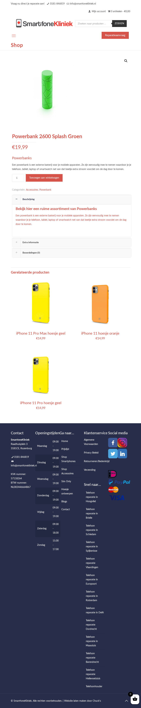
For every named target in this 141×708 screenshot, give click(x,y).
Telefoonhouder (94, 686)
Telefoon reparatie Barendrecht (92, 657)
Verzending (89, 470)
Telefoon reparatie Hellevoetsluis (93, 674)
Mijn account (98, 11)
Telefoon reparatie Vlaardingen (92, 563)
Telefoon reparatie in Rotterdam (92, 596)
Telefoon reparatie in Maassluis (92, 641)
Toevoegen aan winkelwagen (44, 178)
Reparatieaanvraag (115, 35)
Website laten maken (75, 701)
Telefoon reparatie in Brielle (92, 513)
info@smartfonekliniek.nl (83, 4)
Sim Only (66, 481)
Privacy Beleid (91, 453)
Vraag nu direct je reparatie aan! (28, 4)
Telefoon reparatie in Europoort (92, 579)
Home (64, 441)
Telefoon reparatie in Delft (95, 610)
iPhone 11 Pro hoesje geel (40, 403)
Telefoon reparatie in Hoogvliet (92, 497)
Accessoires (32, 190)
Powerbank (45, 190)
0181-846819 (57, 4)
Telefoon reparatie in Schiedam (92, 530)
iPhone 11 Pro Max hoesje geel (40, 333)
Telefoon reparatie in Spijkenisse (92, 546)
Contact (65, 509)
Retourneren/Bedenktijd (97, 461)
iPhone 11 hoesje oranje (100, 333)
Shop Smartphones (68, 459)
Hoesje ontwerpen (67, 491)
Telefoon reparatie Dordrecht (91, 624)
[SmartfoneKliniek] (44, 23)
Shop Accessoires (67, 471)
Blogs (64, 501)
